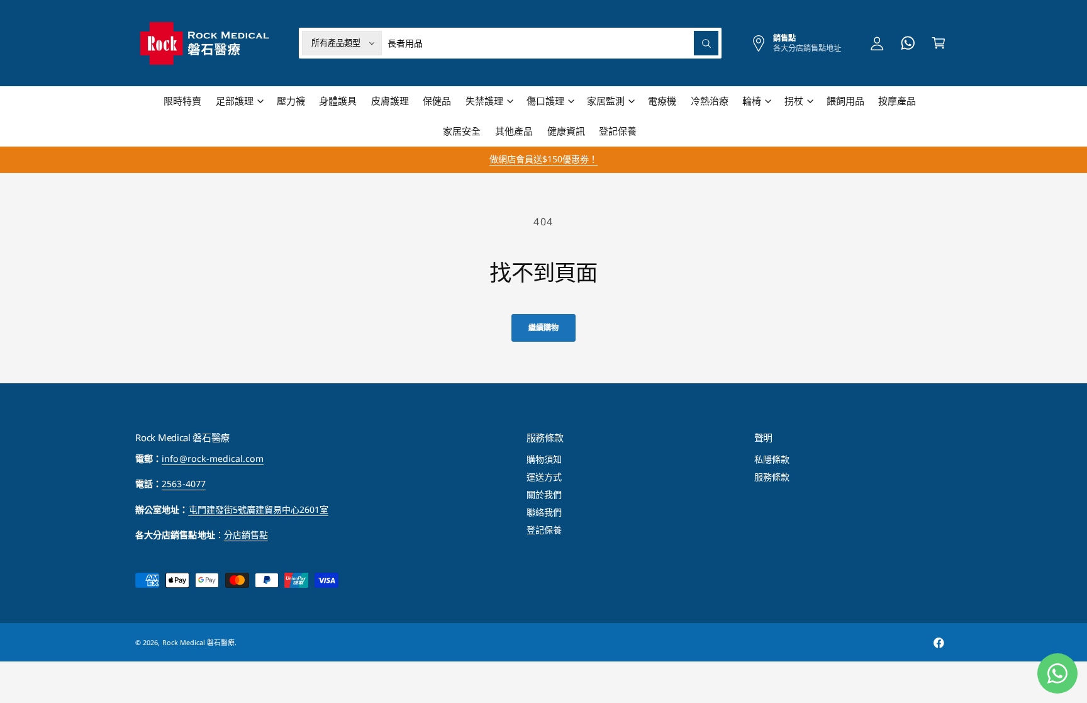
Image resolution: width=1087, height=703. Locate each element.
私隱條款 (771, 459)
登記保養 (544, 530)
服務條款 (771, 477)
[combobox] (553, 43)
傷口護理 (545, 100)
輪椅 (751, 100)
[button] (239, 101)
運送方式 (544, 477)
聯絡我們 (544, 512)
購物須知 (544, 459)
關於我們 (544, 494)
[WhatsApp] (908, 43)
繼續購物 (543, 327)
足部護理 (235, 100)
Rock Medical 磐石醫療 (198, 642)
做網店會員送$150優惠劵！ (543, 159)
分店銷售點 (246, 535)
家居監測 (606, 100)
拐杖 (793, 100)
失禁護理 (484, 100)
